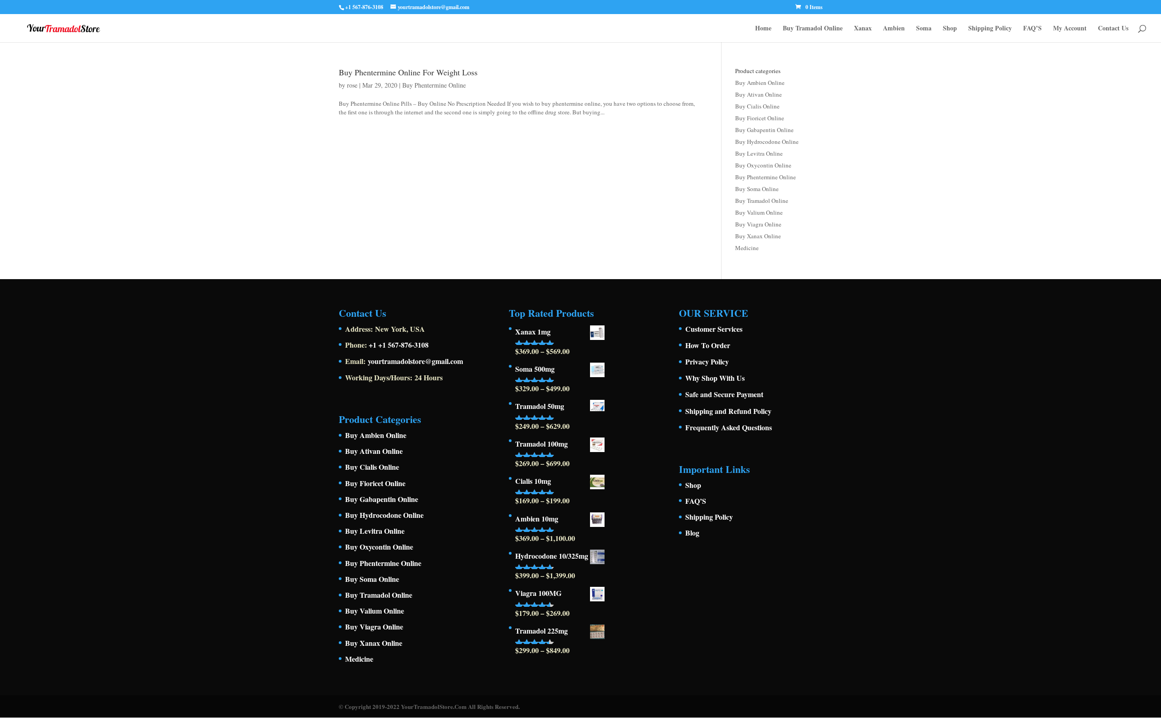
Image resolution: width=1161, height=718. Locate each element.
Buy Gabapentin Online (764, 130)
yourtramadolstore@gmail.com (415, 361)
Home (763, 29)
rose (352, 85)
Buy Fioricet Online (759, 118)
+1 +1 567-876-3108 (399, 344)
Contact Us (1113, 29)
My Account (1070, 29)
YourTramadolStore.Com (434, 706)
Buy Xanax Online (758, 236)
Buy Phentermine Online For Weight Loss (408, 72)
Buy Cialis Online (757, 106)
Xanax (863, 29)
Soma (924, 29)
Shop (950, 29)
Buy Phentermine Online (434, 85)
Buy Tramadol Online (813, 29)
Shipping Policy (990, 29)
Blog (692, 532)
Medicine (747, 248)
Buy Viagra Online (758, 224)
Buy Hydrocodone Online (767, 142)
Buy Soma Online (757, 189)
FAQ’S (1032, 29)
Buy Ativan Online (758, 94)
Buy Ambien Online (760, 83)
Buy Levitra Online (759, 153)
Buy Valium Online (759, 212)
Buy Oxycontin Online (763, 165)
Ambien (894, 29)
